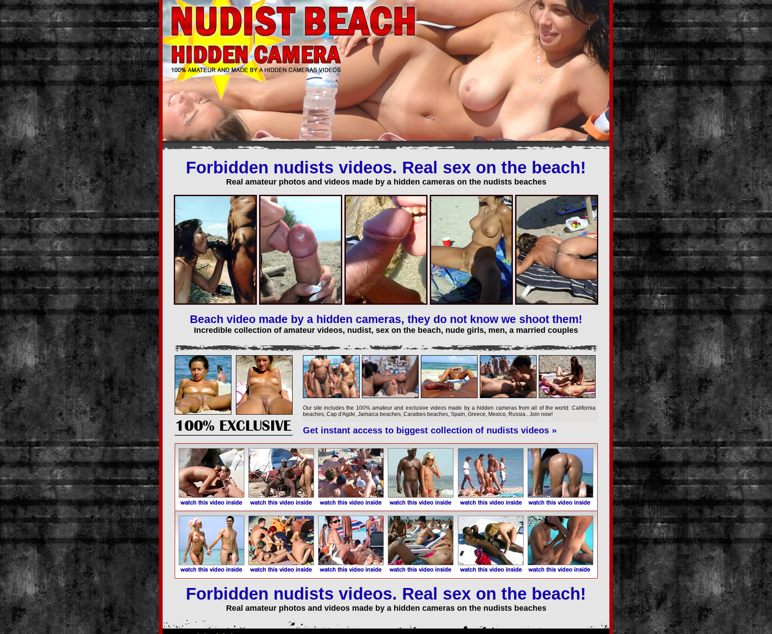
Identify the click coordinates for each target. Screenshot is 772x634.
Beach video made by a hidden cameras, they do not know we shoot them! (386, 319)
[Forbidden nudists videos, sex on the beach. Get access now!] (234, 434)
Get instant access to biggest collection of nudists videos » (430, 430)
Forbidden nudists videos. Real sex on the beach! (386, 167)
